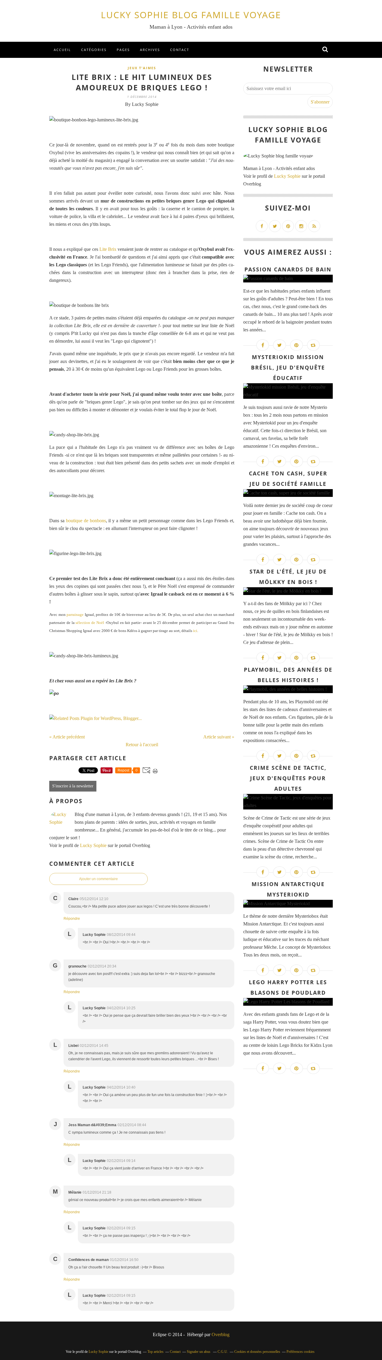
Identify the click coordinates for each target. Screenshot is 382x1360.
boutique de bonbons (86, 520)
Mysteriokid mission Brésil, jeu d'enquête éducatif (288, 367)
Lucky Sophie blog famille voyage (191, 15)
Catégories (94, 49)
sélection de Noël (90, 622)
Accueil (62, 49)
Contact (179, 49)
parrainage (75, 614)
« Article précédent (67, 736)
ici (195, 630)
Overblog (220, 1334)
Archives (150, 49)
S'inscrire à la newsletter (72, 786)
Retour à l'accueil (142, 744)
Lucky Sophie (93, 845)
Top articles (155, 1352)
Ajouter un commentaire (98, 879)
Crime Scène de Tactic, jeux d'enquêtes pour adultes (288, 778)
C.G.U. (223, 1352)
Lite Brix (107, 249)
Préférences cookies (300, 1352)
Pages (123, 49)
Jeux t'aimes (142, 68)
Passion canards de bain (288, 269)
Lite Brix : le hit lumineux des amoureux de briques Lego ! (142, 82)
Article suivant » (218, 736)
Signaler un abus (199, 1352)
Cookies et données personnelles (257, 1352)
